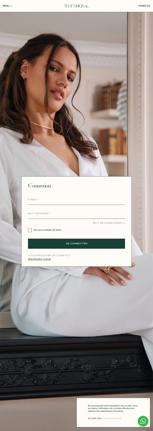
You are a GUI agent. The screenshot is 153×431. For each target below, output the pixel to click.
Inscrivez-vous (39, 259)
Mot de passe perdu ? (109, 223)
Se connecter (76, 244)
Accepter (94, 418)
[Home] (76, 6)
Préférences (112, 418)
